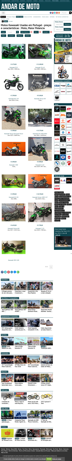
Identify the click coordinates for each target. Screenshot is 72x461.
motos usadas (19, 17)
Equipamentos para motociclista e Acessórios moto (62, 198)
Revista (60, 449)
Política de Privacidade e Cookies (27, 451)
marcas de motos (28, 17)
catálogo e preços (11, 17)
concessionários (37, 17)
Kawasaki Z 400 (13, 165)
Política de (56, 459)
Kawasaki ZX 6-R (40, 67)
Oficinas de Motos (60, 204)
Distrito (27, 35)
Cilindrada (11, 35)
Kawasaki (45, 32)
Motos (30, 449)
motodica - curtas (5, 19)
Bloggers (57, 218)
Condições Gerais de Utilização (43, 451)
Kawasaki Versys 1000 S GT (40, 197)
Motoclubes (65, 216)
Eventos (3, 427)
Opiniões (4, 335)
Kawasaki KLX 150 (14, 99)
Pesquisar (67, 24)
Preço (3, 35)
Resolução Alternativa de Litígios (59, 451)
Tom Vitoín (25, 449)
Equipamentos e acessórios (9, 316)
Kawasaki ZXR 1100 (13, 260)
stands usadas (45, 17)
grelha (6, 21)
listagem (11, 21)
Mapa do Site (4, 452)
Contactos (65, 449)
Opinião (20, 449)
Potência (19, 35)
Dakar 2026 (14, 449)
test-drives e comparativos (62, 17)
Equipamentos (36, 449)
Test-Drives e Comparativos (9, 298)
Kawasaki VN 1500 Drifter (40, 134)
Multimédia (4, 353)
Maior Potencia (24, 32)
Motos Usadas (59, 192)
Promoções (42, 449)
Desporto (4, 372)
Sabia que (4, 390)
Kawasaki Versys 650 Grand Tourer (13, 134)
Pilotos (63, 218)
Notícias (8, 449)
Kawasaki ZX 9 (14, 67)
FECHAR (49, 459)
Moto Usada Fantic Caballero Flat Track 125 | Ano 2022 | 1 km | (62, 232)
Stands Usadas (63, 202)
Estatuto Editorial (13, 451)
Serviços (57, 221)
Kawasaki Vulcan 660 (13, 228)
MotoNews (4, 280)
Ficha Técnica (4, 451)
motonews (52, 17)
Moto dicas (4, 408)
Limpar (3, 32)
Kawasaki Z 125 (40, 165)
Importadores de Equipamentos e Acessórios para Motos (62, 213)
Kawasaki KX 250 (13, 197)
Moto (36, 32)
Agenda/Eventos (60, 194)
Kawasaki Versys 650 (40, 99)
